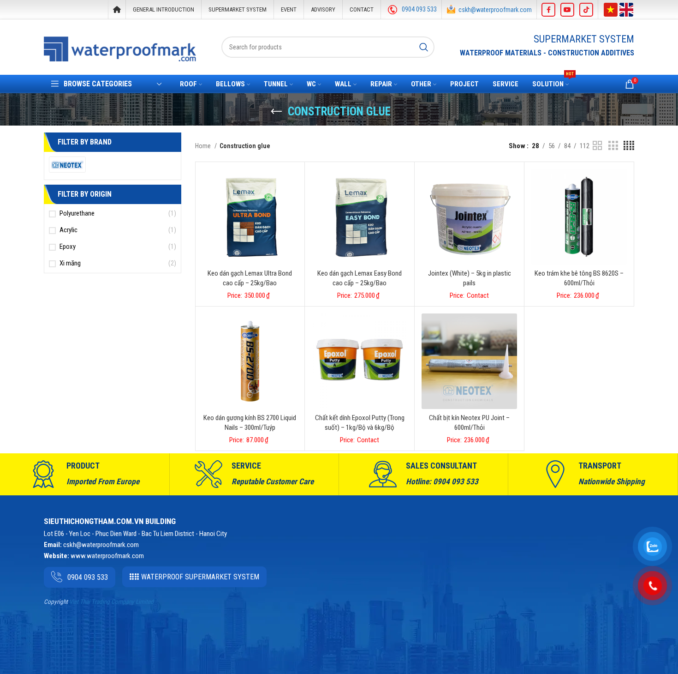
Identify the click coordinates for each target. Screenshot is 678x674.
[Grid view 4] (629, 145)
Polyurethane (77, 213)
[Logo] (120, 48)
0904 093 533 (419, 9)
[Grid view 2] (597, 145)
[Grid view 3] (613, 145)
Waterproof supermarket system (200, 576)
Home (203, 146)
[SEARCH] (423, 47)
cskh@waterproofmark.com (495, 9)
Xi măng (70, 263)
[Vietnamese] (611, 9)
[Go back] (276, 111)
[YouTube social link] (567, 10)
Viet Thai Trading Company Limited (111, 601)
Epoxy (67, 246)
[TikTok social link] (586, 10)
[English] (626, 9)
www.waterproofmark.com (107, 556)
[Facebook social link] (548, 10)
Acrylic (68, 230)
